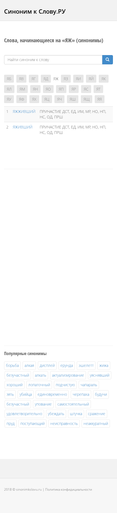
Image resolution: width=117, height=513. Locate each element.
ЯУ (9, 99)
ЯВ (21, 78)
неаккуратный (96, 423)
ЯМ (22, 89)
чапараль (89, 384)
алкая (29, 365)
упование (43, 404)
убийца (26, 394)
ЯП (61, 89)
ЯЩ (87, 99)
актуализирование (68, 375)
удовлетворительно (24, 413)
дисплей (47, 365)
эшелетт (86, 365)
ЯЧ (59, 99)
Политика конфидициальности (68, 489)
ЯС (86, 89)
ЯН (35, 89)
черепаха (81, 394)
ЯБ (9, 78)
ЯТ (98, 89)
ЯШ (73, 99)
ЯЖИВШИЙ (22, 127)
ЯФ (21, 99)
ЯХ (34, 99)
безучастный (18, 375)
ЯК (103, 78)
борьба (12, 365)
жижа (103, 365)
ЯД (46, 78)
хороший (15, 384)
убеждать (56, 413)
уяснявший (99, 375)
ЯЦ (46, 99)
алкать (40, 375)
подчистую (65, 384)
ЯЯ (99, 99)
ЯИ (78, 78)
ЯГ (34, 78)
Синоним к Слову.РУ (35, 11)
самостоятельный (73, 404)
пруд (11, 423)
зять (10, 394)
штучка (76, 413)
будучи (101, 394)
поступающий (32, 423)
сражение (96, 413)
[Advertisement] (45, 256)
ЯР (74, 89)
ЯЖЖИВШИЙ (24, 111)
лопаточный (39, 384)
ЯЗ (66, 78)
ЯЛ (9, 89)
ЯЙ (91, 78)
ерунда (66, 365)
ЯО (48, 89)
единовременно (52, 394)
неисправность (64, 423)
